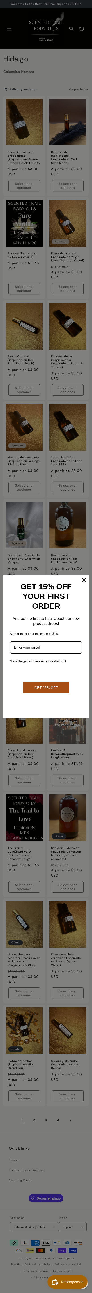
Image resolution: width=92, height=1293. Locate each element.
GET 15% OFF (46, 688)
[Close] (84, 580)
